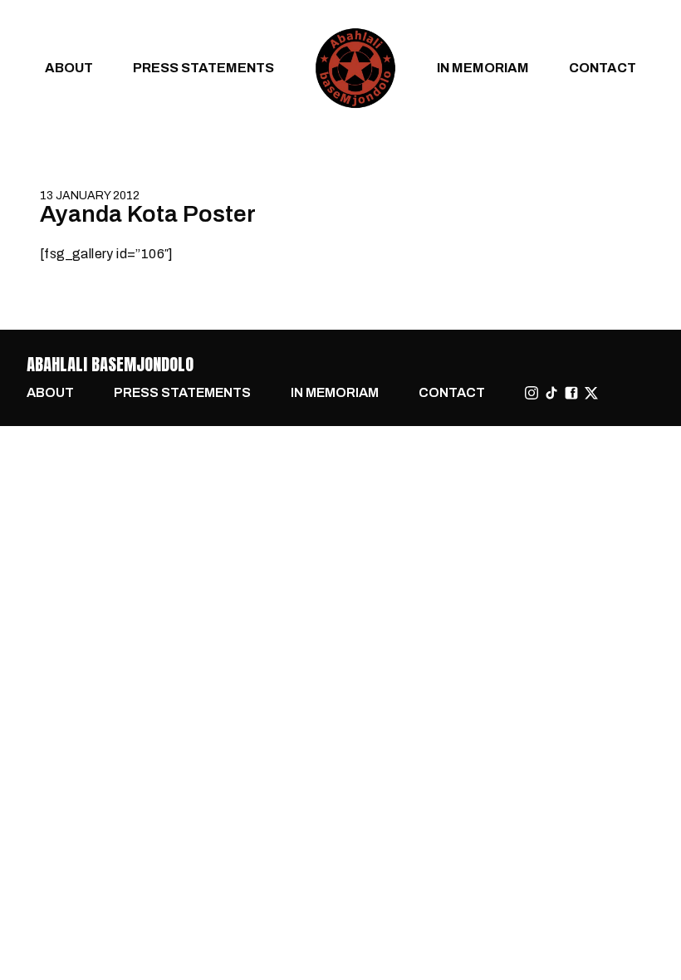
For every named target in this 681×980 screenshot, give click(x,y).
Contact (602, 67)
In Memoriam (483, 67)
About (69, 67)
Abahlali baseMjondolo (110, 364)
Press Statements (203, 67)
